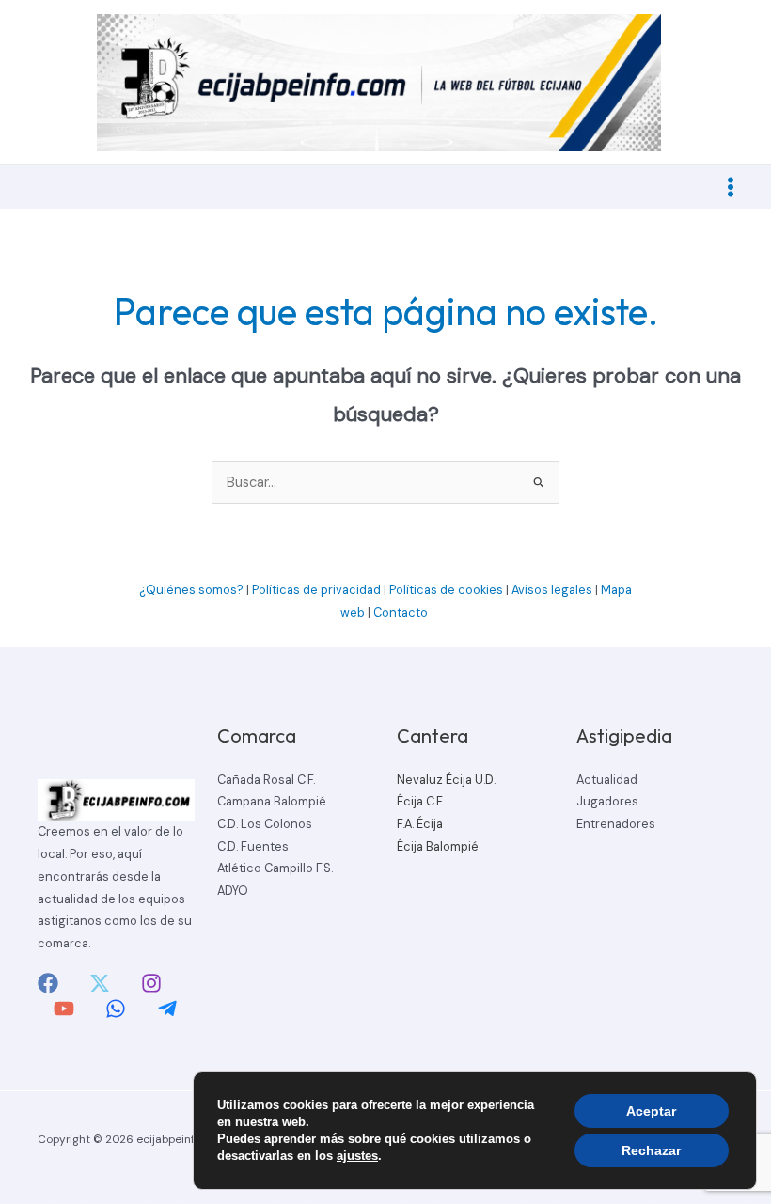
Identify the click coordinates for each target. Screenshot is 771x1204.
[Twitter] (99, 983)
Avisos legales (551, 590)
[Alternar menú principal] (730, 187)
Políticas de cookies (446, 590)
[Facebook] (48, 983)
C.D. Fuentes (253, 846)
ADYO (232, 891)
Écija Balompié (438, 846)
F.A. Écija (420, 824)
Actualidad (606, 780)
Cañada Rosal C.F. (266, 780)
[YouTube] (64, 1008)
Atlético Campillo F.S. (275, 868)
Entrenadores (615, 824)
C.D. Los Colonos (264, 824)
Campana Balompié (271, 801)
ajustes (357, 1156)
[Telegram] (167, 1008)
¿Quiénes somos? (191, 590)
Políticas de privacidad (316, 590)
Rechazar (651, 1150)
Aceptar (651, 1110)
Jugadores (607, 801)
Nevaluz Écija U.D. (446, 780)
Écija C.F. (420, 801)
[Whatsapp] (115, 1008)
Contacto (402, 612)
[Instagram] (151, 983)
